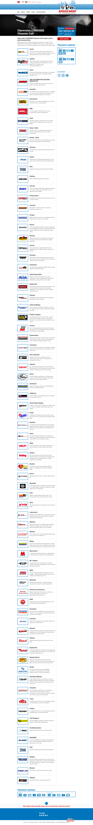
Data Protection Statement (33, 822)
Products (23, 12)
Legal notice (25, 822)
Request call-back (69, 28)
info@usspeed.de (67, 34)
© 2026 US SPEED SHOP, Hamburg (62, 822)
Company (28, 12)
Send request (64, 39)
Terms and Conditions (40, 12)
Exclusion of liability (42, 822)
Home (18, 12)
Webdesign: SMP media (51, 822)
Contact (33, 12)
